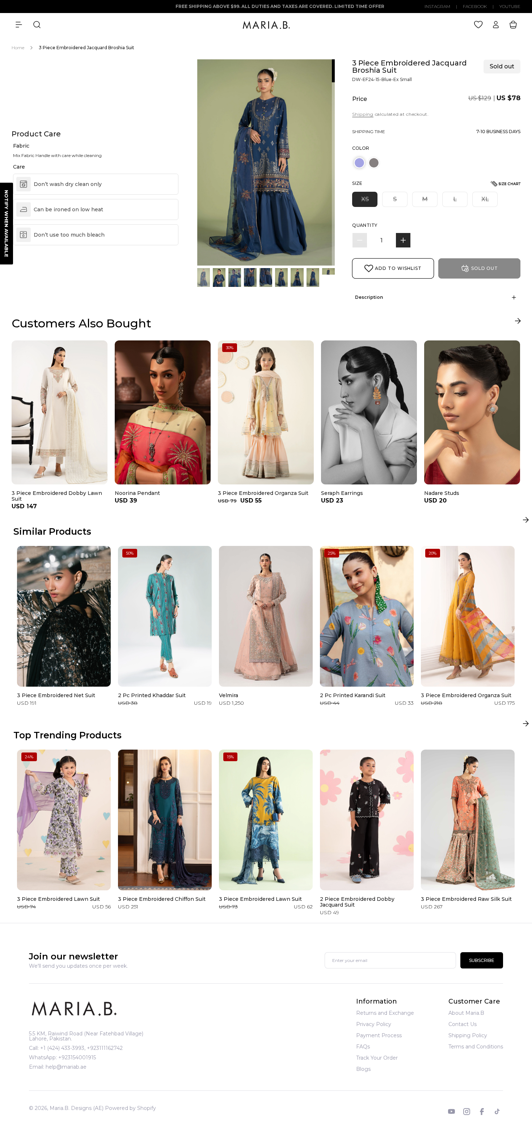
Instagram (437, 6)
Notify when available (6, 223)
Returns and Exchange (385, 1013)
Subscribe (481, 960)
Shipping (362, 114)
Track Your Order (377, 1058)
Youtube (509, 6)
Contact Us (462, 1024)
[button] (18, 24)
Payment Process (379, 1035)
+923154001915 (77, 1057)
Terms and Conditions (475, 1046)
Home (18, 47)
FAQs (363, 1046)
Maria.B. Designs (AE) (77, 1108)
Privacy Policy (373, 1024)
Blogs (363, 1069)
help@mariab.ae (66, 1067)
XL (489, 201)
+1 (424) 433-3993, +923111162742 (81, 1048)
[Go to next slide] (517, 322)
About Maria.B (466, 1013)
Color (360, 148)
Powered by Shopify (130, 1108)
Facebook (475, 6)
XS (369, 201)
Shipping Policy (467, 1035)
